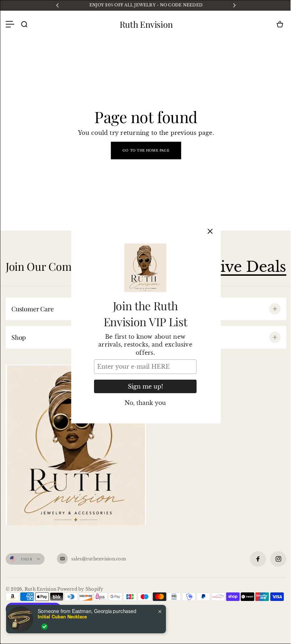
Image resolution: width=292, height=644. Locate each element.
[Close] (210, 231)
